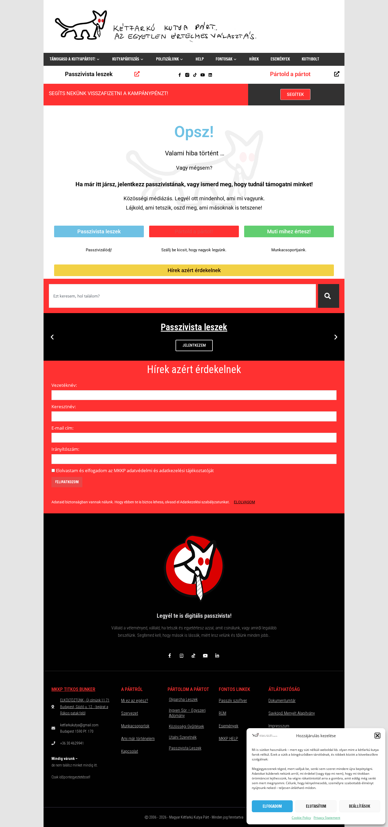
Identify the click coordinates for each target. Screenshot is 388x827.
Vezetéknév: (64, 385)
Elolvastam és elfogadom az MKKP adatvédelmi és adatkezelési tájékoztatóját (135, 470)
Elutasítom (316, 806)
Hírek (254, 59)
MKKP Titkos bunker (73, 689)
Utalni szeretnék (183, 737)
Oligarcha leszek (183, 699)
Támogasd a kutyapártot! (72, 59)
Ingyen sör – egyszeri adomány (187, 713)
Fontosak (224, 59)
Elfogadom (272, 806)
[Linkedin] (210, 75)
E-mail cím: (62, 428)
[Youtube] (203, 75)
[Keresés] (328, 296)
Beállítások (359, 806)
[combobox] (182, 296)
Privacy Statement (327, 817)
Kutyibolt (310, 59)
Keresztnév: (63, 406)
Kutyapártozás (125, 59)
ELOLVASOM (244, 502)
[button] (377, 735)
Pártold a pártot (290, 74)
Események (280, 59)
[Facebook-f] (180, 75)
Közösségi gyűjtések (186, 726)
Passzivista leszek (89, 74)
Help (200, 59)
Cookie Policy (301, 817)
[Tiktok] (195, 75)
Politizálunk (167, 59)
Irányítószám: (65, 449)
